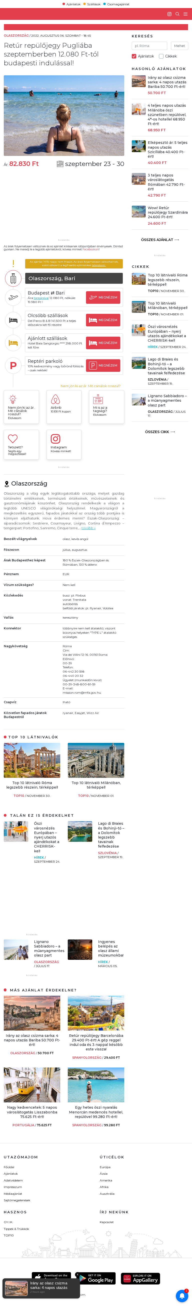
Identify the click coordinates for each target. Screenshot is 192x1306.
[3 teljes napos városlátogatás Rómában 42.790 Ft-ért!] (139, 183)
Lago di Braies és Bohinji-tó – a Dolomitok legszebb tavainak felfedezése (111, 835)
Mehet (179, 46)
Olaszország (46, 962)
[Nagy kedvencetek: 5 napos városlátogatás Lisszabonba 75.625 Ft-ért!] (32, 1101)
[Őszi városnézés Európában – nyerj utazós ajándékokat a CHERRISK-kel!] (16, 840)
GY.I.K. (8, 1222)
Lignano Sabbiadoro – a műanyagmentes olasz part (49, 948)
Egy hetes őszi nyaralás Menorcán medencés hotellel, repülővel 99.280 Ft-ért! (96, 1112)
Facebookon (90, 249)
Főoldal (9, 1167)
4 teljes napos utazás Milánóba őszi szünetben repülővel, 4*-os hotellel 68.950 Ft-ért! (167, 114)
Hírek (39, 857)
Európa (105, 1167)
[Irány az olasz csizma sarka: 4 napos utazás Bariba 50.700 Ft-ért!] (32, 1029)
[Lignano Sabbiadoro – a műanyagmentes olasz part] (16, 958)
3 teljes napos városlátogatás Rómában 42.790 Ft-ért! (166, 182)
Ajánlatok (73, 4)
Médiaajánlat (13, 1194)
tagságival (41, 298)
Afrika (104, 1187)
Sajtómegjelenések (17, 1200)
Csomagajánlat (118, 4)
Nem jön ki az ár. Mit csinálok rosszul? (90, 386)
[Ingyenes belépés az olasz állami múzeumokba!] (80, 958)
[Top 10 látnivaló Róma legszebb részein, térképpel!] (32, 776)
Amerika (106, 1180)
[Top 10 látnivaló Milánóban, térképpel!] (96, 776)
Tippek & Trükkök (16, 1229)
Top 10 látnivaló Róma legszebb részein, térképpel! (32, 785)
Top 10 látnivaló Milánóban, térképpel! (96, 785)
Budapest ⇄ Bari (46, 293)
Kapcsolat (107, 1222)
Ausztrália (107, 1194)
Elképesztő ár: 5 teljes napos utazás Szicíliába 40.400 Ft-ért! (168, 149)
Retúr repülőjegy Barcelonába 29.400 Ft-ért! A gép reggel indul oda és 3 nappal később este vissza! (96, 1042)
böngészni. (99, 265)
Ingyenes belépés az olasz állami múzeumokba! (111, 948)
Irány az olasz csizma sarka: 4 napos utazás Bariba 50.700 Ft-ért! (32, 1040)
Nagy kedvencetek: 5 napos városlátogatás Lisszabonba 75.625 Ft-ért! (32, 1112)
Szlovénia (108, 853)
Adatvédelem (13, 1180)
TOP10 (19, 796)
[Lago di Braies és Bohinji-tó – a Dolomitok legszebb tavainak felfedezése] (80, 840)
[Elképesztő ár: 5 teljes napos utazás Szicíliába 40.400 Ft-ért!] (139, 150)
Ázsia (104, 1173)
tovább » (89, 528)
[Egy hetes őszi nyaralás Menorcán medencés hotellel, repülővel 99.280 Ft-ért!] (96, 1101)
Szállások (93, 4)
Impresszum (13, 1187)
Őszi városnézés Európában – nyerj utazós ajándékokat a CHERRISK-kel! (46, 837)
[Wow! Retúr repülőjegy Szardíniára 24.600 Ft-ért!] (139, 216)
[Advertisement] (64, 206)
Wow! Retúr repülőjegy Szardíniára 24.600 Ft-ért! (168, 212)
